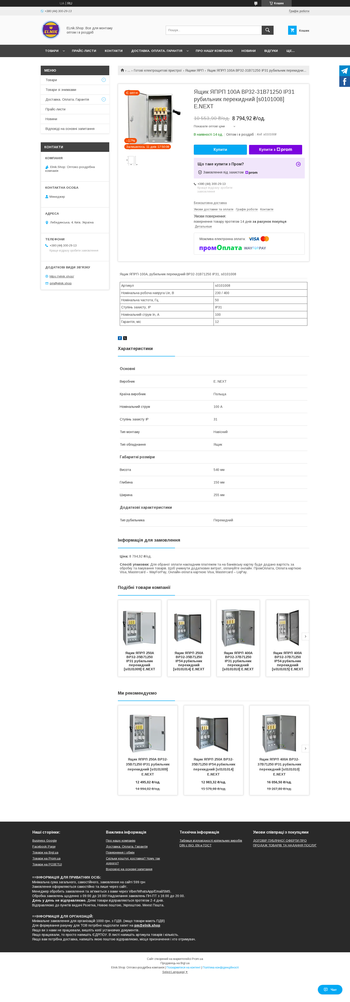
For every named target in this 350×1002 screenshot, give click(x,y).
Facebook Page (43, 846)
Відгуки (271, 51)
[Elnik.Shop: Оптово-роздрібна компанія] (51, 38)
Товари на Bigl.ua (45, 852)
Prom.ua (197, 959)
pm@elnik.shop (61, 283)
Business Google (44, 840)
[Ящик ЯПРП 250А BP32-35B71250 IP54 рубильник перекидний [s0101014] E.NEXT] (189, 624)
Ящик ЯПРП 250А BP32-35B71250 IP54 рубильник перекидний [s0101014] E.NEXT (189, 661)
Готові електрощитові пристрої (158, 70)
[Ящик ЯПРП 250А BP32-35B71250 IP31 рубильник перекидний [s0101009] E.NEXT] (139, 624)
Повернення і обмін (120, 852)
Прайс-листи (84, 51)
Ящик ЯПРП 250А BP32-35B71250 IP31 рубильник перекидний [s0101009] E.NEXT (139, 661)
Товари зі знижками (60, 90)
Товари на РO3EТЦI (47, 864)
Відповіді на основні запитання (70, 129)
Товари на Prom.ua (46, 858)
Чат (334, 990)
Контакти (114, 51)
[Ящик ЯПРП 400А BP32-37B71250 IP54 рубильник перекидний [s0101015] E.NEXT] (287, 624)
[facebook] (120, 339)
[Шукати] (268, 30)
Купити (220, 150)
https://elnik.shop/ (62, 276)
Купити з (267, 150)
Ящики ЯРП (194, 70)
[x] (125, 339)
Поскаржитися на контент (183, 967)
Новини (248, 51)
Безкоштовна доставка (210, 203)
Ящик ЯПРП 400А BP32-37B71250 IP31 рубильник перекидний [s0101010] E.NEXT (238, 661)
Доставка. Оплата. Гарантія (156, 51)
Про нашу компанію (214, 51)
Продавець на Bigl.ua (175, 963)
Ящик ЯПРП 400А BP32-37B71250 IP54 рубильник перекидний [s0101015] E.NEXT (287, 661)
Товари (52, 51)
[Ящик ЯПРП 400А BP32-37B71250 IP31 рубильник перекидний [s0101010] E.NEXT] (238, 624)
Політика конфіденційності (221, 967)
